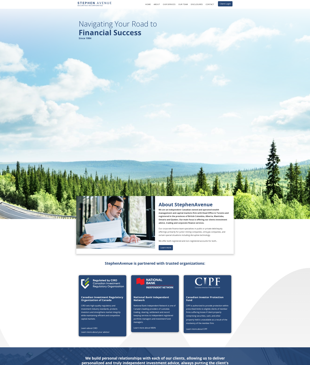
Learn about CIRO (89, 328)
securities (201, 315)
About (157, 4)
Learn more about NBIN (145, 327)
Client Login (225, 3)
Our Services (169, 4)
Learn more (165, 247)
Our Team (183, 4)
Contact (210, 4)
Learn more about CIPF (196, 329)
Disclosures (197, 4)
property (190, 319)
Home (148, 4)
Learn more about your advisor (95, 332)
